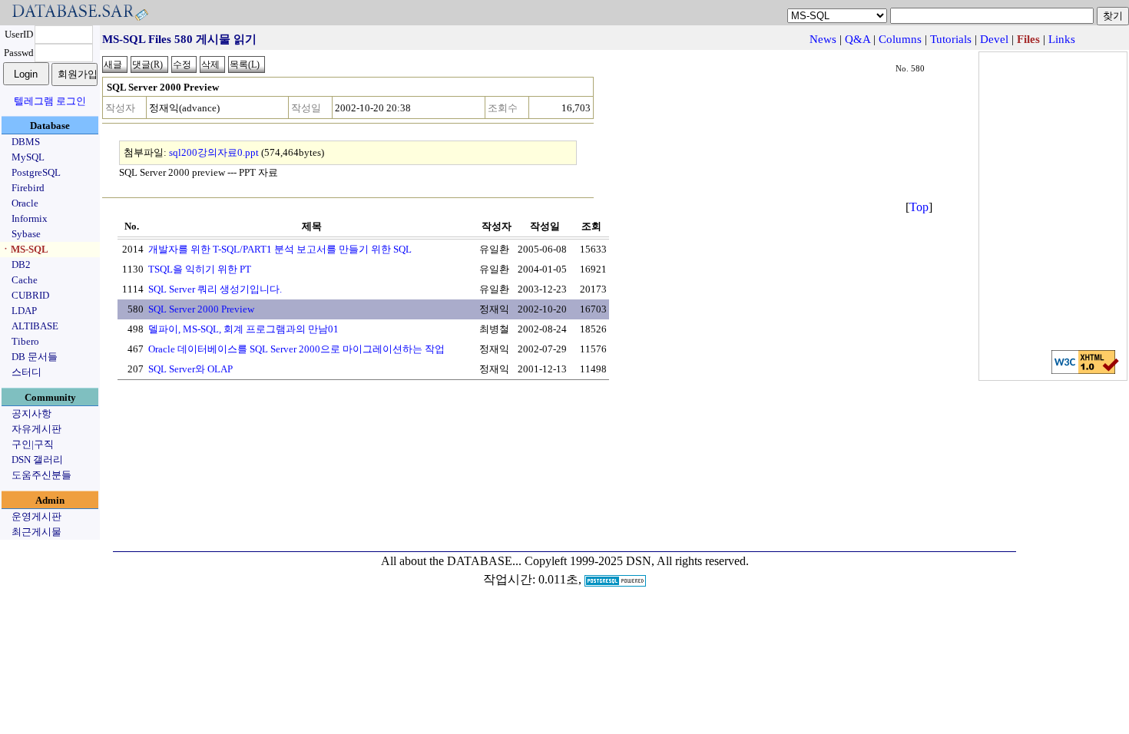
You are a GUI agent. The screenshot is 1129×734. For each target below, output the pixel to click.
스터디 (26, 372)
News (823, 39)
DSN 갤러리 (37, 459)
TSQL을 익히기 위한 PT (199, 269)
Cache (25, 280)
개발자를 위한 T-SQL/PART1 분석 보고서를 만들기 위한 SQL (280, 249)
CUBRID (30, 295)
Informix (30, 218)
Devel (994, 39)
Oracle (25, 203)
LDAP (24, 310)
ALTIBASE (35, 326)
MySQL (28, 157)
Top (919, 206)
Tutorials (951, 39)
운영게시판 (36, 516)
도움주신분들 (41, 475)
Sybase (26, 234)
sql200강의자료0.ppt (214, 152)
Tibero (25, 341)
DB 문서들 (35, 356)
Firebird (28, 187)
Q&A (857, 39)
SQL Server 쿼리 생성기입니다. (215, 289)
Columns (900, 39)
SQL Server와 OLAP (190, 369)
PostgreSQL (36, 172)
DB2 (21, 264)
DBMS (26, 141)
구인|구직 (33, 444)
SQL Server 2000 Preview (201, 309)
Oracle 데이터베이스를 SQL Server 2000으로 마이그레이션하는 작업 (296, 349)
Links (1061, 39)
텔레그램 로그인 (50, 101)
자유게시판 (36, 429)
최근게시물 (36, 531)
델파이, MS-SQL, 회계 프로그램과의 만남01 (243, 329)
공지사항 (31, 413)
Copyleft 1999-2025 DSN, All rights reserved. (637, 560)
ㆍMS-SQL (24, 249)
